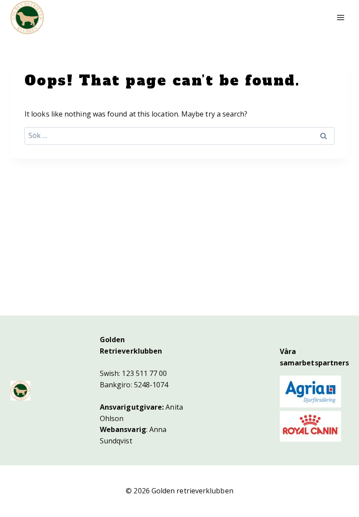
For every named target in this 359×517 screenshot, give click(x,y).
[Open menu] (340, 17)
